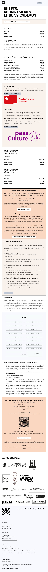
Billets (39, 2)
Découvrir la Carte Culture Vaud (12, 93)
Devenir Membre (8, 293)
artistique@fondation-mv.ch (8, 566)
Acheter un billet (8, 21)
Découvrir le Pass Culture (10, 126)
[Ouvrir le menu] (43, 3)
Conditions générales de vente (9, 540)
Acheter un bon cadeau (24, 438)
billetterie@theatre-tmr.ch (24, 200)
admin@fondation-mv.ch (8, 561)
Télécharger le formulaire (24, 209)
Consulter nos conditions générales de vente (24, 236)
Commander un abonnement (22, 21)
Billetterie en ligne (6, 538)
